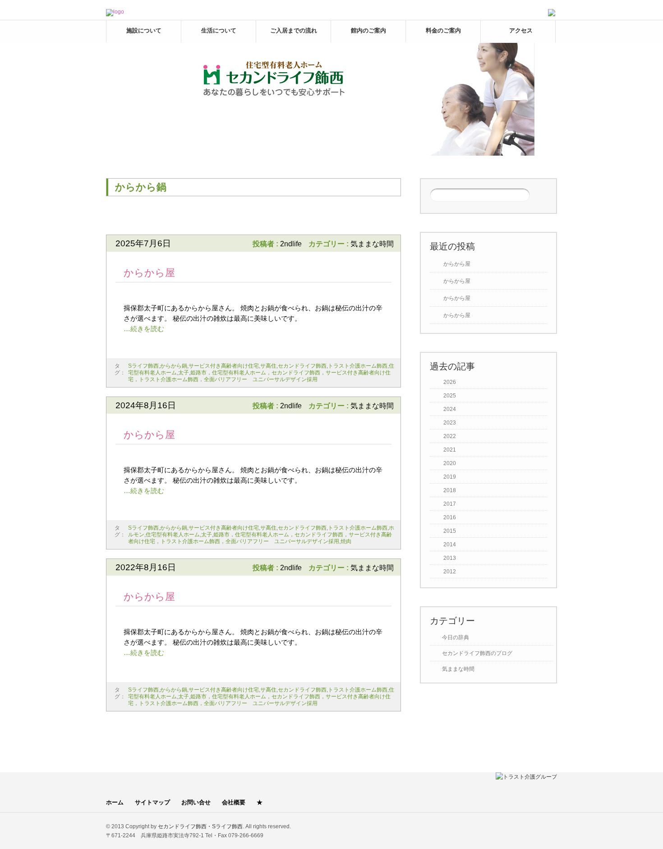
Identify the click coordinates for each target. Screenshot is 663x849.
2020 (449, 463)
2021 (449, 449)
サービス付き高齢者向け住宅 (224, 366)
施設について (143, 30)
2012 (449, 571)
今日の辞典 (455, 637)
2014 (449, 544)
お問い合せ (196, 802)
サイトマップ (152, 802)
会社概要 (233, 802)
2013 (449, 558)
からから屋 (149, 272)
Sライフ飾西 (143, 366)
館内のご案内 (368, 30)
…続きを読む (144, 328)
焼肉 (346, 541)
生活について (218, 30)
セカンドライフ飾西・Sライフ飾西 (200, 826)
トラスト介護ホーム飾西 (357, 366)
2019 (449, 477)
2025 (449, 395)
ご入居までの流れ (293, 30)
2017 (449, 504)
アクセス (521, 30)
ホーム (115, 802)
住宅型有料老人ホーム (173, 534)
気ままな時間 (372, 244)
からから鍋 (173, 366)
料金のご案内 (443, 30)
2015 (449, 531)
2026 (449, 382)
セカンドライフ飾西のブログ (477, 653)
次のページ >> (372, 218)
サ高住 (268, 366)
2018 (449, 490)
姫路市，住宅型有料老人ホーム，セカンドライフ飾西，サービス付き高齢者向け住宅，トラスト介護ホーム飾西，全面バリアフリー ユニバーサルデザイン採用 (259, 376)
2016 (449, 517)
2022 (449, 436)
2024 (449, 409)
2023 (449, 422)
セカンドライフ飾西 (302, 366)
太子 (183, 372)
